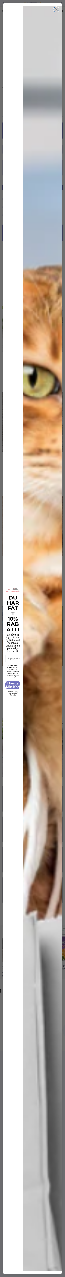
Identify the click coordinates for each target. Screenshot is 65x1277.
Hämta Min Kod (13, 685)
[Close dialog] (56, 9)
